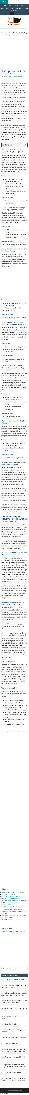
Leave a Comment (17, 76)
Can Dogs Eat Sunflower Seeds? (10, 896)
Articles (10, 919)
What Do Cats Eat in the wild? (10, 898)
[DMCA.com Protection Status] (4, 1094)
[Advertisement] (14, 54)
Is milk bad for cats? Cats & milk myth (12, 909)
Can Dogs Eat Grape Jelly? (11, 1072)
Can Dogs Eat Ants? (8, 1024)
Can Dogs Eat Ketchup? (8, 894)
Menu (4, 2)
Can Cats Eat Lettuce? (9, 1043)
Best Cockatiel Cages (7, 905)
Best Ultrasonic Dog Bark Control (10, 907)
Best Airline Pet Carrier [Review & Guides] (13, 892)
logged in (11, 931)
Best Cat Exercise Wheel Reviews (13, 1037)
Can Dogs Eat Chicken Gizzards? (13, 979)
